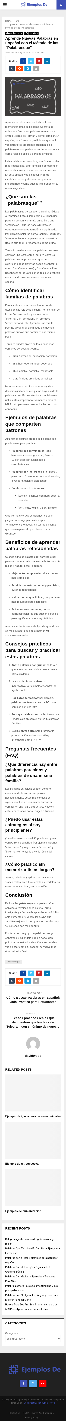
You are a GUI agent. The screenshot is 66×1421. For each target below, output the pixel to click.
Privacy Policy (31, 1417)
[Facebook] (23, 1383)
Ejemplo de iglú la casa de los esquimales (33, 1116)
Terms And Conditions (43, 1413)
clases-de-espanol (14, 33)
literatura (34, 33)
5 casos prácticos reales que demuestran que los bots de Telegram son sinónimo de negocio (33, 1022)
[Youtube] (42, 1383)
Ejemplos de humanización (23, 1211)
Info (26, 33)
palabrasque (13, 962)
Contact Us (15, 1413)
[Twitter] (33, 1383)
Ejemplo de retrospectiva (22, 1163)
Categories (11, 1333)
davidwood (13, 52)
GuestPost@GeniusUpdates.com (39, 1403)
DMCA (26, 1413)
